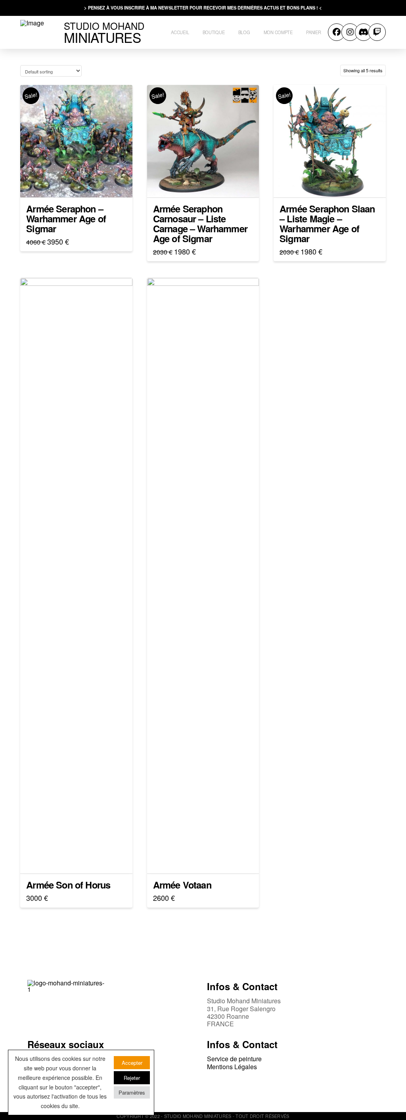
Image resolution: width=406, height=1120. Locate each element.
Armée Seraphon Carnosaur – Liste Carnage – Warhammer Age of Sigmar (200, 223)
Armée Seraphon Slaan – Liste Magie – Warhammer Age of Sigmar (327, 223)
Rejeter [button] (132, 1077)
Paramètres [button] (132, 1092)
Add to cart (79, 184)
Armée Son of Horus (68, 884)
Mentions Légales (232, 1066)
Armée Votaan (182, 884)
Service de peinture (234, 1058)
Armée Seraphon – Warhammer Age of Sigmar (66, 218)
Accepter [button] (132, 1062)
